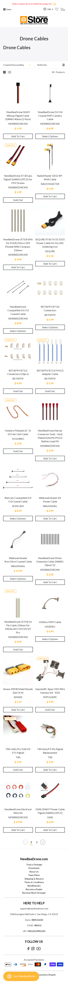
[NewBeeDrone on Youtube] (38, 949)
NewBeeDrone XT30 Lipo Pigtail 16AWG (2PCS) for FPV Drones (18, 179)
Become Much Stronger (34, 892)
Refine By (42, 65)
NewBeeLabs (34, 885)
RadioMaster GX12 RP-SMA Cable (50, 177)
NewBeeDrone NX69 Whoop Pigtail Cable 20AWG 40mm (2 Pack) (18, 115)
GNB (50, 817)
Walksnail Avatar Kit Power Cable (50, 499)
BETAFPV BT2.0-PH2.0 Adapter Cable (50, 372)
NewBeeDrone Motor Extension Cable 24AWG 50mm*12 (50, 561)
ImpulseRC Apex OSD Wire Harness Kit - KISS (50, 690)
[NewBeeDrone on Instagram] (32, 949)
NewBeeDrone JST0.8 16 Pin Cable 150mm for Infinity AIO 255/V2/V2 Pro (18, 627)
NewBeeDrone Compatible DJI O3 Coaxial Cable (18, 310)
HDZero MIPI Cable (50, 621)
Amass (18, 696)
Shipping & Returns (34, 878)
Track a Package (34, 864)
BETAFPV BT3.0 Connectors (50, 308)
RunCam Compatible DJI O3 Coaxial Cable (18, 499)
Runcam (18, 505)
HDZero (50, 626)
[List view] (9, 72)
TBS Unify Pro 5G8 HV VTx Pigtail (18, 750)
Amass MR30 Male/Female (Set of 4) (18, 690)
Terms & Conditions (34, 882)
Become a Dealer (34, 889)
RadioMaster (50, 183)
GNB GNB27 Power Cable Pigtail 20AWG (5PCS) (50, 811)
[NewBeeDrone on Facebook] (28, 949)
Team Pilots (34, 875)
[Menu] (4, 9)
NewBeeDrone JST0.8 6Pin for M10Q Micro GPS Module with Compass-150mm (18, 245)
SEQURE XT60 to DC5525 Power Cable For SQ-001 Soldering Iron (50, 243)
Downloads (34, 868)
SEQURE (50, 251)
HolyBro (18, 438)
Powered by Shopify (46, 974)
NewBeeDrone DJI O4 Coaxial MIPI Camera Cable (50, 115)
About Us (34, 871)
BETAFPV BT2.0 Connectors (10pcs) (18, 372)
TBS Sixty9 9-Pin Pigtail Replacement (50, 750)
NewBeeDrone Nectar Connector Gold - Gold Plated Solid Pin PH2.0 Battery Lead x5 (50, 436)
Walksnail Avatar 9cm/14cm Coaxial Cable (18, 559)
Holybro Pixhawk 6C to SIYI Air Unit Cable (18, 432)
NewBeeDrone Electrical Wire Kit (17, 811)
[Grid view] (4, 72)
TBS (18, 757)
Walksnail (50, 505)
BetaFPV (50, 314)
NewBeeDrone (18, 123)
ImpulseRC (50, 696)
